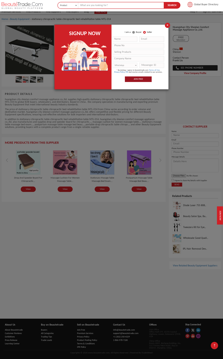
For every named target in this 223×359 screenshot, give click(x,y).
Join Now (220, 215)
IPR (127, 72)
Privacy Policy (119, 72)
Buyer (139, 32)
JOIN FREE (138, 79)
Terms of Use (154, 70)
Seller (149, 32)
